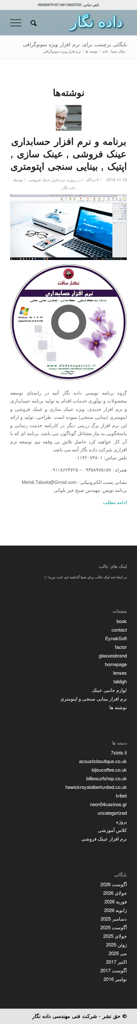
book (122, 621)
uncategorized (112, 812)
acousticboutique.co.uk (103, 761)
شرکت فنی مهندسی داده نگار (64, 1016)
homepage (116, 664)
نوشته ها (118, 707)
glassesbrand (113, 655)
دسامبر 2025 (114, 918)
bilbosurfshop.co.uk (106, 778)
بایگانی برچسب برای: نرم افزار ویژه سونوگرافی (75, 44)
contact (119, 629)
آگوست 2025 (113, 927)
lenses (120, 672)
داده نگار (68, 187)
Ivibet (121, 795)
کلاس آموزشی (112, 830)
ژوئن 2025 (116, 944)
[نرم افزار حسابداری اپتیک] (69, 118)
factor (121, 646)
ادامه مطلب (115, 502)
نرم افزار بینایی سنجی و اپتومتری (93, 698)
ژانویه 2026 (115, 910)
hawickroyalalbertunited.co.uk (96, 786)
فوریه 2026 (116, 901)
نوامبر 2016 (115, 979)
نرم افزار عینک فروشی (46, 179)
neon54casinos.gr (108, 804)
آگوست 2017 (113, 970)
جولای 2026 (115, 892)
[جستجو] (32, 22)
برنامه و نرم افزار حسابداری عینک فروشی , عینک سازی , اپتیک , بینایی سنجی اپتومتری (69, 154)
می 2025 (118, 953)
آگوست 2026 (113, 884)
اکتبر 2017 (116, 961)
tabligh (120, 681)
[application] (68, 227)
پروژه (71, 179)
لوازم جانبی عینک (109, 689)
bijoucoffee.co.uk (109, 769)
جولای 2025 (115, 935)
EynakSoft (116, 638)
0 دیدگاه (92, 179)
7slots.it (119, 752)
